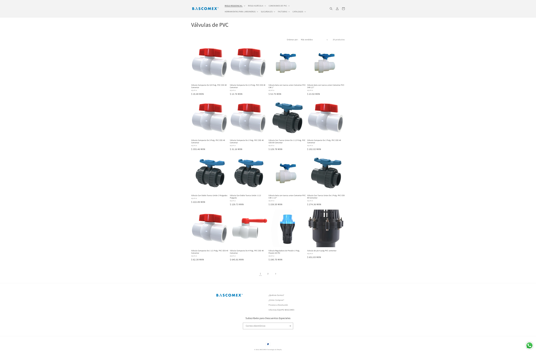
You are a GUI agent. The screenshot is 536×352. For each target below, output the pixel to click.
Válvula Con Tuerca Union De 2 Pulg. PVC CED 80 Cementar (326, 196)
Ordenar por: (292, 39)
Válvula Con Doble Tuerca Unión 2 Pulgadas (209, 195)
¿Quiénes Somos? (276, 295)
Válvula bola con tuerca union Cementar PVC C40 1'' (287, 86)
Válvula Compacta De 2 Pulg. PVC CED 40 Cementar (324, 141)
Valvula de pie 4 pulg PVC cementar (321, 251)
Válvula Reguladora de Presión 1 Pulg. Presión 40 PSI (284, 252)
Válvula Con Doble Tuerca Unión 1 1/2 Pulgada (245, 196)
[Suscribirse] (290, 326)
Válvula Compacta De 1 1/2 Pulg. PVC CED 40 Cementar (209, 252)
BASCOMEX (263, 349)
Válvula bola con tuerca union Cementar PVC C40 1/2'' (325, 86)
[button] (234, 6)
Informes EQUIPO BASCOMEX (281, 310)
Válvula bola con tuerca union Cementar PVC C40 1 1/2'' (287, 196)
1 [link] (260, 273)
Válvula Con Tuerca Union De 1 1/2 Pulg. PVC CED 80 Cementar (287, 141)
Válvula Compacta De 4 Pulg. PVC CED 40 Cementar (247, 252)
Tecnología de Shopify (274, 349)
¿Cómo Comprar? (276, 300)
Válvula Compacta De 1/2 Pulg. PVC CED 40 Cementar (247, 86)
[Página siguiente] (275, 274)
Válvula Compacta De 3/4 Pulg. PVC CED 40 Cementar (209, 86)
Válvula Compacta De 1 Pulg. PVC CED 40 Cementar (247, 141)
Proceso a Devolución (278, 305)
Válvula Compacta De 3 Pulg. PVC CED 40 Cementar (208, 141)
